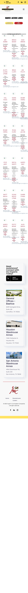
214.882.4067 (15, 212)
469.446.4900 (24, 81)
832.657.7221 (6, 178)
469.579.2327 (6, 145)
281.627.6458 (6, 236)
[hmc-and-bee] (14, 385)
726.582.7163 (15, 182)
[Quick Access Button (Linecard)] (18, 22)
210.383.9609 (15, 141)
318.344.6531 (15, 242)
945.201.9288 (24, 55)
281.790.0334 (24, 206)
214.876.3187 (6, 111)
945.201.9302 (6, 210)
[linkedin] (21, 2)
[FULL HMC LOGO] (8, 6)
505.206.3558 (24, 118)
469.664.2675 (24, 241)
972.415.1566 (6, 50)
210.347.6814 (15, 81)
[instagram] (25, 2)
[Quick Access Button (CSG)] (9, 22)
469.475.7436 (24, 175)
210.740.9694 (24, 150)
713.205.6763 (6, 85)
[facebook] (18, 2)
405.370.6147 (15, 117)
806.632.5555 (15, 58)
